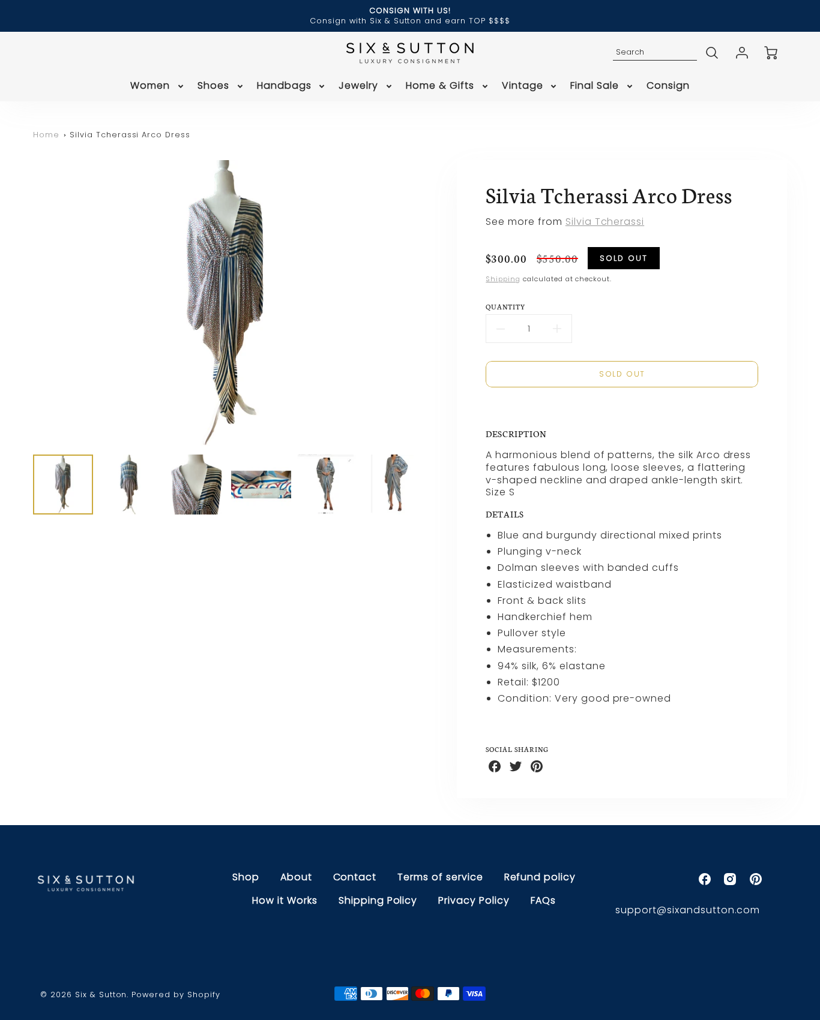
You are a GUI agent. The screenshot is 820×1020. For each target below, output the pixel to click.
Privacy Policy (473, 900)
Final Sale (594, 86)
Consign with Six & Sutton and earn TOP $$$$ (410, 21)
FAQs (543, 900)
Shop (245, 877)
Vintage (522, 86)
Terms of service (440, 877)
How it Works (285, 900)
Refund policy (540, 877)
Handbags (284, 86)
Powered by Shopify (175, 994)
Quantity (506, 306)
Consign (668, 86)
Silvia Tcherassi (604, 221)
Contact (355, 877)
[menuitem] (157, 86)
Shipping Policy (378, 900)
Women (150, 86)
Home (46, 135)
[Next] (425, 303)
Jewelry (358, 86)
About (296, 877)
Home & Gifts (440, 86)
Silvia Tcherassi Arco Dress (130, 135)
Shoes (213, 86)
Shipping (503, 279)
